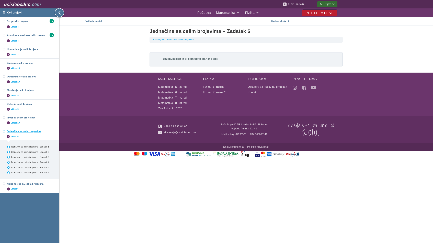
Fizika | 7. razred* (214, 92)
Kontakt (252, 92)
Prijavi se (329, 4)
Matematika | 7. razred (172, 97)
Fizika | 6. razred (213, 86)
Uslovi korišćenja (233, 146)
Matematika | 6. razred (172, 92)
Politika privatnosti (258, 146)
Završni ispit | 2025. (170, 108)
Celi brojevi (14, 12)
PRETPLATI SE (319, 13)
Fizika (250, 13)
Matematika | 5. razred (172, 86)
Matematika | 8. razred (172, 103)
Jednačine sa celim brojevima (180, 39)
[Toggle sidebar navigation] (56, 12)
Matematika (225, 13)
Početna (204, 13)
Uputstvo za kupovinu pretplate (267, 86)
